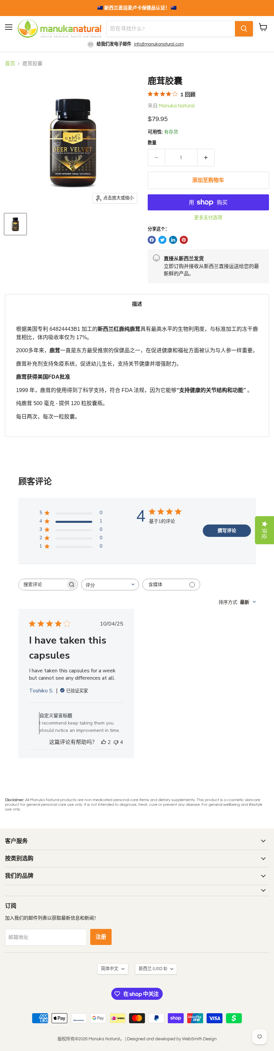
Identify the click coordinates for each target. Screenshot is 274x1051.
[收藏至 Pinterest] (184, 240)
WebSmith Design (199, 1039)
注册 (101, 937)
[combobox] (110, 584)
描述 (137, 304)
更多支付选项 (208, 217)
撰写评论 (227, 531)
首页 (10, 63)
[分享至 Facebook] (152, 240)
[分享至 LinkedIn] (173, 240)
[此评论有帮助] (103, 742)
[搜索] (244, 28)
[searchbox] (42, 584)
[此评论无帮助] (116, 742)
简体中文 (109, 968)
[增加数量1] (206, 157)
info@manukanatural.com (159, 44)
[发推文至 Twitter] (162, 240)
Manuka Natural (176, 105)
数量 (152, 142)
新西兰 (153, 968)
